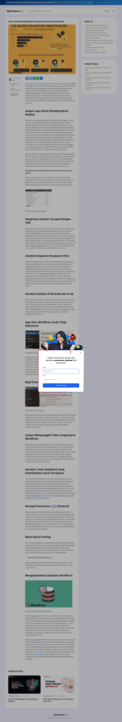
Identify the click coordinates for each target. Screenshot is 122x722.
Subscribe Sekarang (61, 385)
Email (44, 376)
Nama (44, 367)
